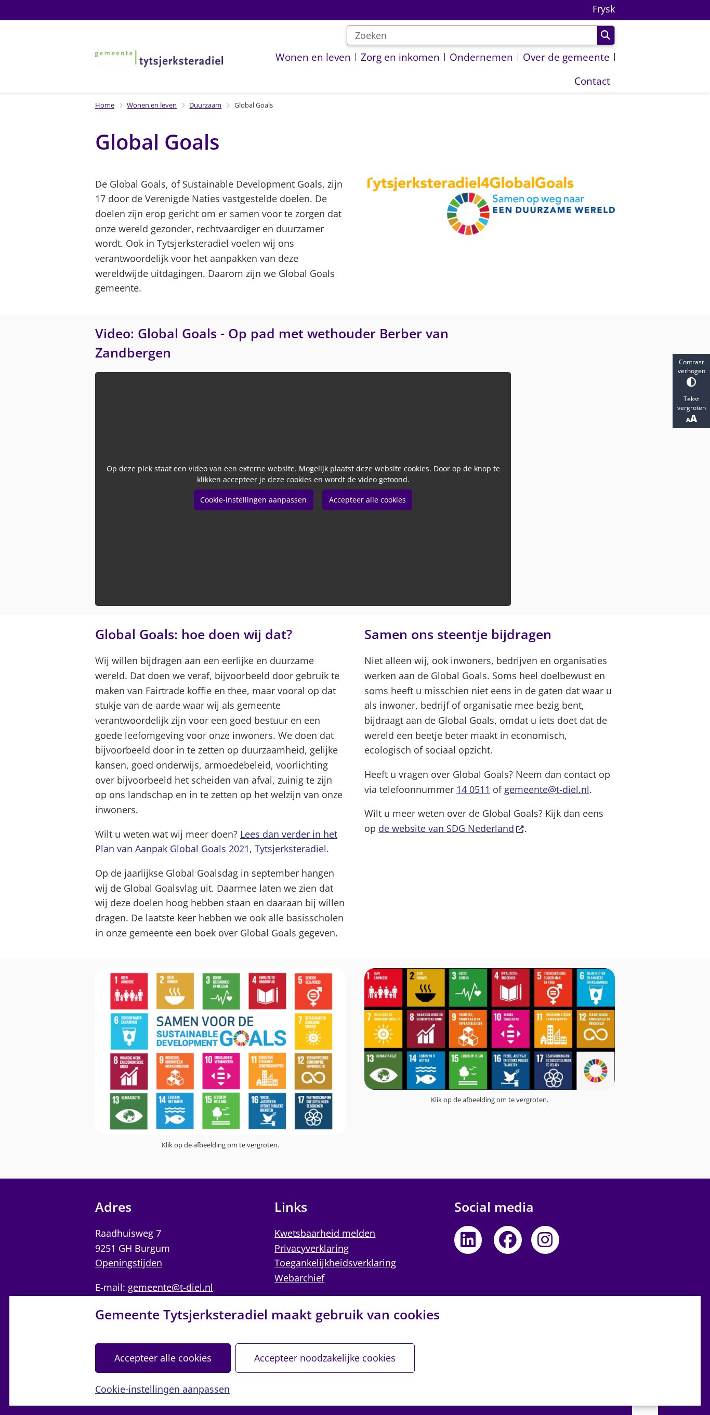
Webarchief (299, 1278)
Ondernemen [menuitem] (481, 56)
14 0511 (473, 789)
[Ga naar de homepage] (159, 58)
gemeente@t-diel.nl (546, 789)
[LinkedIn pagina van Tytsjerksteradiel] (468, 1240)
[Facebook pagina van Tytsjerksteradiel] (508, 1240)
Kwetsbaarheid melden (324, 1233)
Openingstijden (128, 1263)
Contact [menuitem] (592, 80)
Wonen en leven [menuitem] (313, 56)
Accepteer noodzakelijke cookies (325, 1358)
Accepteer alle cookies (163, 1358)
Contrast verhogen (691, 366)
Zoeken (605, 35)
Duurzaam (205, 105)
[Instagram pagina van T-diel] (545, 1240)
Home (104, 105)
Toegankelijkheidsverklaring (335, 1263)
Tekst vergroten (691, 403)
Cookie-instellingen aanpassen (162, 1389)
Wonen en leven (152, 105)
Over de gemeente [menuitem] (566, 56)
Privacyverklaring (311, 1248)
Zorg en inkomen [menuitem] (400, 56)
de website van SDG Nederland (446, 828)
